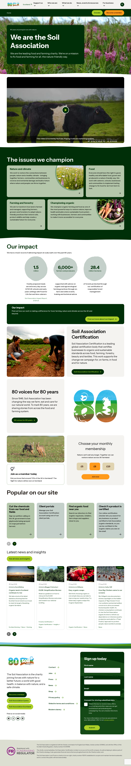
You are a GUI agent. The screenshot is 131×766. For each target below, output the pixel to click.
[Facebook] (9, 718)
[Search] (122, 4)
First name (88, 665)
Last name (88, 677)
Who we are (52, 3)
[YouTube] (18, 718)
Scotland (26, 4)
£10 (108, 466)
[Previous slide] (9, 544)
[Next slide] (14, 544)
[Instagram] (13, 718)
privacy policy (109, 720)
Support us (38, 3)
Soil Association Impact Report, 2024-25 (36, 299)
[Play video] (65, 110)
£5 (82, 466)
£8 (95, 466)
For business (108, 3)
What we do (67, 3)
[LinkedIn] (22, 718)
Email (86, 689)
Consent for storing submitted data (99, 700)
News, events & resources (87, 3)
